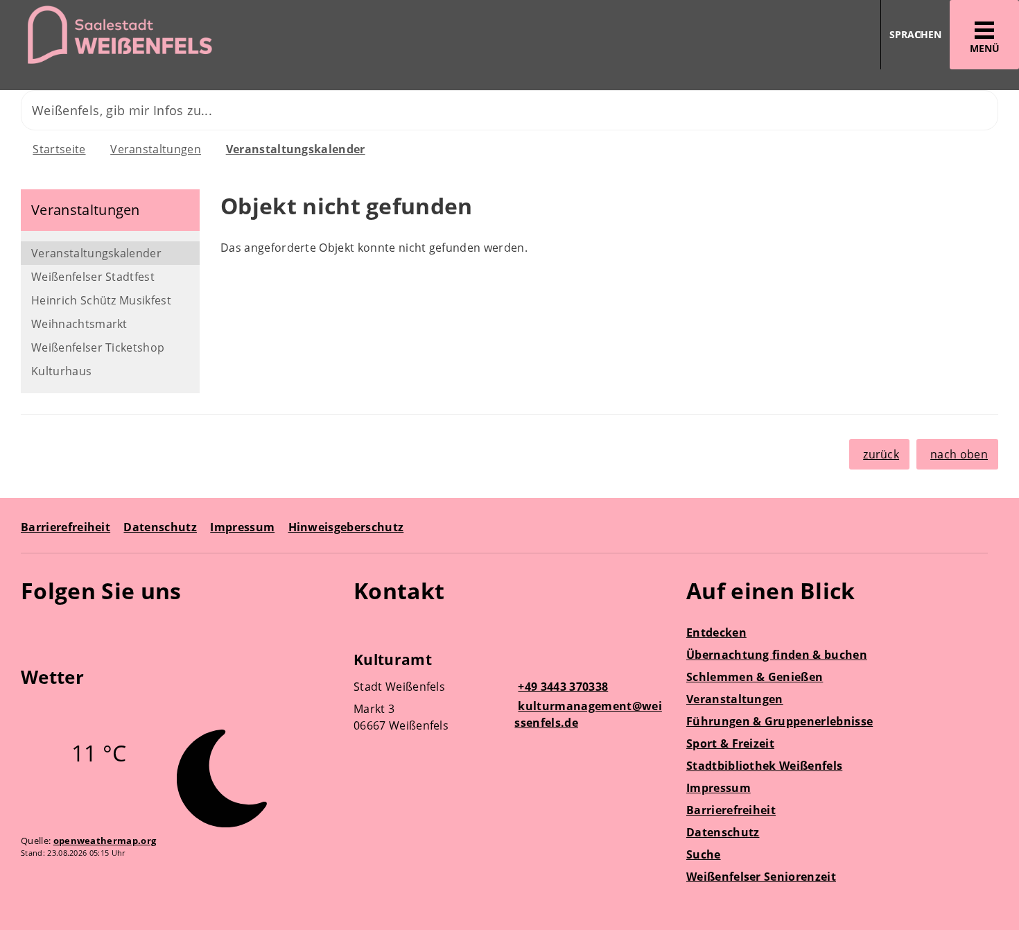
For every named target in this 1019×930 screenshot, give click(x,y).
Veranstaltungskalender (295, 149)
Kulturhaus (61, 371)
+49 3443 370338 (561, 686)
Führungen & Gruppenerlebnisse (779, 721)
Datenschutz (160, 527)
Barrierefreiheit (65, 527)
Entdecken (716, 632)
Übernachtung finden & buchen (776, 654)
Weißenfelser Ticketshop (97, 347)
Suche (703, 854)
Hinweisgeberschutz (346, 527)
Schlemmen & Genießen (754, 676)
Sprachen (915, 34)
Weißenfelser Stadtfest (93, 276)
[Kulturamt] (509, 694)
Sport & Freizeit (730, 743)
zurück (881, 454)
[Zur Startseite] (249, 35)
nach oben (959, 454)
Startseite (59, 149)
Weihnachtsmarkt (79, 323)
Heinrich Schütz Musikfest (101, 300)
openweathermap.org (105, 840)
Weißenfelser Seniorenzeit (761, 876)
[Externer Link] (33, 631)
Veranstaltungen (155, 149)
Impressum (242, 527)
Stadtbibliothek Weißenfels (764, 765)
